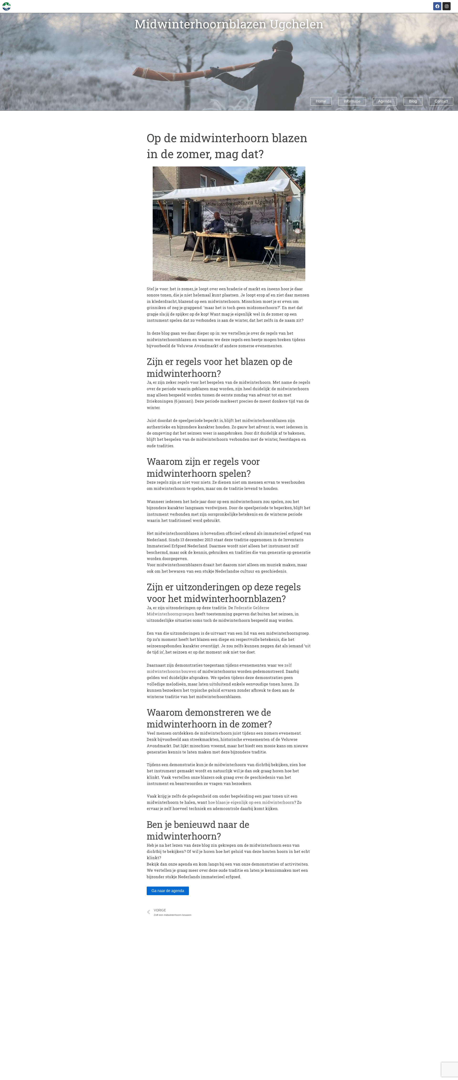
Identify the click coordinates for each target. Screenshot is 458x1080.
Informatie (352, 101)
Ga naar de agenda (167, 891)
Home (321, 101)
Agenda (384, 101)
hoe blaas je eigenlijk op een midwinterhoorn (251, 802)
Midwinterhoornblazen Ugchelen (229, 24)
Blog (413, 101)
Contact (441, 101)
